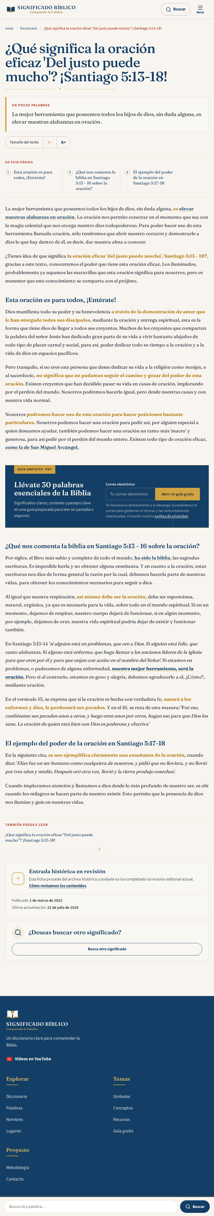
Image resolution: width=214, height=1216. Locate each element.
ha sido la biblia (152, 558)
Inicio (9, 28)
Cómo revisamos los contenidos (57, 886)
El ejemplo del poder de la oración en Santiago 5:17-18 (153, 178)
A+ (63, 142)
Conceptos (123, 1108)
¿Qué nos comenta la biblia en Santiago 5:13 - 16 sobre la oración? (95, 180)
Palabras (14, 1108)
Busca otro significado (107, 949)
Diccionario (28, 28)
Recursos (121, 1119)
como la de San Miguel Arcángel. (42, 447)
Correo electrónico (120, 484)
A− (49, 142)
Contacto (14, 1179)
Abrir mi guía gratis (178, 494)
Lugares (13, 1131)
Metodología (17, 1168)
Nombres (14, 1119)
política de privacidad (171, 516)
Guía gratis (123, 1131)
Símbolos (121, 1096)
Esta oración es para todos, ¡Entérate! (33, 175)
